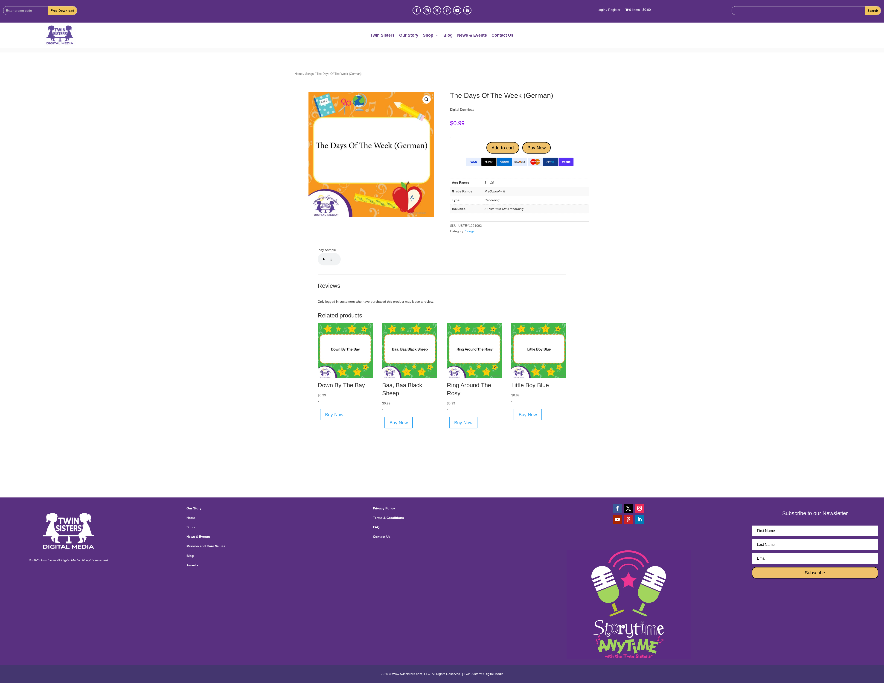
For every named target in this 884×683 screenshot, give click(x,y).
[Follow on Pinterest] (447, 10)
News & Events (472, 35)
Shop (428, 35)
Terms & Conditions (388, 518)
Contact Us (502, 35)
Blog (448, 35)
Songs (309, 74)
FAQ (376, 527)
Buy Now (536, 147)
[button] (426, 99)
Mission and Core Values (205, 546)
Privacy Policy (384, 508)
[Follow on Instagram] (427, 10)
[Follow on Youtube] (457, 10)
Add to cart (502, 147)
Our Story (408, 35)
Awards (192, 565)
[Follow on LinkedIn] (467, 10)
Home (298, 74)
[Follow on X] (437, 10)
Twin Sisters (382, 35)
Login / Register (608, 10)
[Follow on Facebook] (417, 10)
